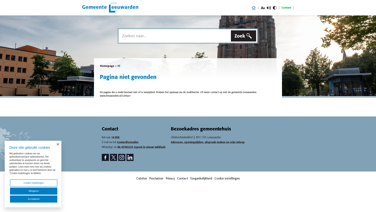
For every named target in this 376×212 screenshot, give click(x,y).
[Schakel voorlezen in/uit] (269, 8)
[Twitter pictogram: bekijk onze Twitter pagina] (113, 157)
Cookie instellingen (227, 178)
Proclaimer (156, 178)
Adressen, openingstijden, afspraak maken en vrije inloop (208, 142)
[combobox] (174, 36)
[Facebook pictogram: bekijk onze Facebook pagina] (105, 157)
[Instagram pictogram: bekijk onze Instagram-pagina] (121, 157)
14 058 (115, 137)
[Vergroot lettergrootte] (263, 8)
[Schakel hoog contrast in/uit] (275, 8)
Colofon (141, 178)
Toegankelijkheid (201, 178)
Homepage (107, 66)
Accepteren (34, 199)
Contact (286, 7)
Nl (119, 66)
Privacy (170, 178)
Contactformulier (128, 142)
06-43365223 (141, 147)
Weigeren (34, 191)
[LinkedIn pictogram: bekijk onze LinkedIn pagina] (130, 157)
